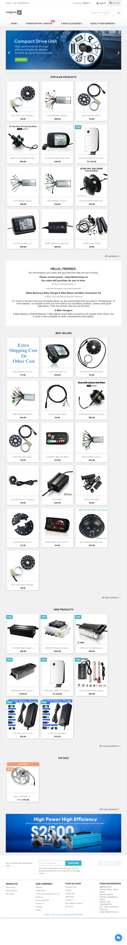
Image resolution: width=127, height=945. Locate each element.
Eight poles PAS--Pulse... (92, 115)
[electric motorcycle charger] (63, 833)
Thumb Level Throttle (92, 243)
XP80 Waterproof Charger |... (23, 690)
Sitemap (39, 906)
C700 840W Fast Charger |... (23, 648)
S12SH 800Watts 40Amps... (57, 115)
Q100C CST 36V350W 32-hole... (23, 158)
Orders (68, 890)
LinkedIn (118, 863)
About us (39, 897)
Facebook (100, 863)
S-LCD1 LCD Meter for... (23, 243)
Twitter (106, 863)
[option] (63, 51)
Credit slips (70, 893)
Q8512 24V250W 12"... (23, 796)
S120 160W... (57, 499)
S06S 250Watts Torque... (92, 457)
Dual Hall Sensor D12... (23, 542)
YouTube (112, 863)
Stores (38, 910)
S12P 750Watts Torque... (23, 201)
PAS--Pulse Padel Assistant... (23, 115)
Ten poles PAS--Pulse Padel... (92, 371)
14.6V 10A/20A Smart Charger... (92, 690)
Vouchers (69, 900)
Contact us (40, 903)
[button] (14, 51)
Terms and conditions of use (47, 894)
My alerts (69, 906)
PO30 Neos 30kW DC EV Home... (92, 158)
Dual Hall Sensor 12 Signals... (23, 499)
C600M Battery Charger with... (57, 243)
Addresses (69, 897)
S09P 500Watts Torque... (57, 201)
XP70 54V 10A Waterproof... (91, 648)
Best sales (10, 894)
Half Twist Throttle (91, 499)
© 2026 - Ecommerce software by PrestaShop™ (63, 914)
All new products (110, 746)
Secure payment (42, 900)
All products (113, 256)
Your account (73, 883)
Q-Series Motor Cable (57, 414)
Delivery (39, 887)
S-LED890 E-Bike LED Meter (57, 457)
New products (11, 890)
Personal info (70, 887)
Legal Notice (41, 890)
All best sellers (111, 597)
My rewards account (73, 903)
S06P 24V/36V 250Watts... (23, 414)
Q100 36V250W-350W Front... (92, 542)
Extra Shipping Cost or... (23, 371)
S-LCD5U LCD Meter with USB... (57, 158)
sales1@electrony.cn (109, 911)
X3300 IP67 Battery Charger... (57, 648)
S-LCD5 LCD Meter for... (57, 371)
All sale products (110, 809)
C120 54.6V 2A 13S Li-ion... (23, 733)
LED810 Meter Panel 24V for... (57, 542)
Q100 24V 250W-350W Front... (91, 201)
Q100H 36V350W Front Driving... (92, 414)
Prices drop (10, 887)
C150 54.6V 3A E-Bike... (57, 733)
